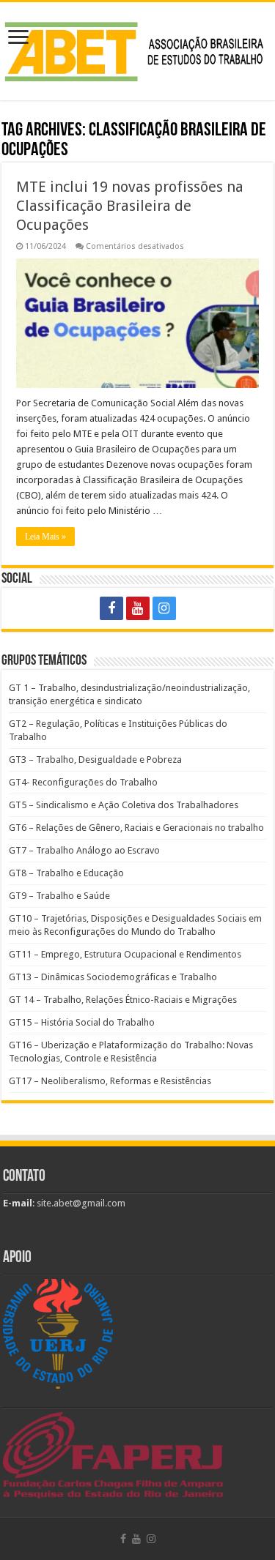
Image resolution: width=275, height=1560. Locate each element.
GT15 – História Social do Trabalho (82, 1022)
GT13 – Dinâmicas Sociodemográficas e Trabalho (113, 976)
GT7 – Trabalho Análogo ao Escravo (84, 850)
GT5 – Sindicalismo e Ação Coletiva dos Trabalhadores (123, 804)
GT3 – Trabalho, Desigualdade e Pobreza (95, 759)
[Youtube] (138, 608)
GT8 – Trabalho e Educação (66, 872)
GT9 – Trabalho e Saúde (59, 895)
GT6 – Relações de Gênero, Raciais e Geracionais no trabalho (136, 827)
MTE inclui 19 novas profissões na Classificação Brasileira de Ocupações (129, 206)
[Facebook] (111, 608)
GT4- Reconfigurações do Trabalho (83, 782)
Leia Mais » (45, 536)
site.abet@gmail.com (79, 1203)
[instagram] (164, 608)
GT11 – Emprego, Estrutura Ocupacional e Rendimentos (125, 954)
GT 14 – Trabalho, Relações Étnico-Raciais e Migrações (123, 999)
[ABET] (137, 49)
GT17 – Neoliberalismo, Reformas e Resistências (110, 1080)
